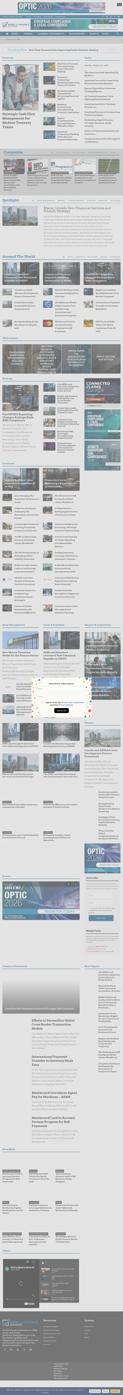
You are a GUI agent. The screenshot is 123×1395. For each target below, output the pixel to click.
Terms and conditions (73, 702)
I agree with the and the (64, 703)
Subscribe (61, 710)
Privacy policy (65, 705)
